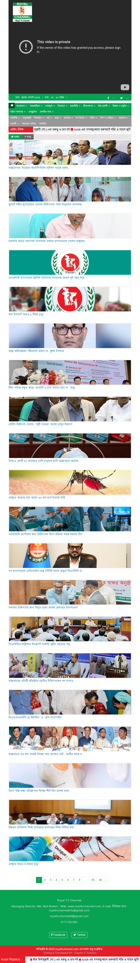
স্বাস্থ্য (57, 117)
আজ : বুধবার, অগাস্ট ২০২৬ (27, 97)
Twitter (81, 935)
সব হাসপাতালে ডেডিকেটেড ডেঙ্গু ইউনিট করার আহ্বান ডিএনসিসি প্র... (46, 571)
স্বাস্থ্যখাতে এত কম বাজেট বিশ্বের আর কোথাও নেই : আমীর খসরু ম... (47, 754)
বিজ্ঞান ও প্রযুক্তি (120, 105)
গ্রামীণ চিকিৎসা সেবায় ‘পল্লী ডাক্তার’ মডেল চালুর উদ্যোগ (40, 424)
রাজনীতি (74, 105)
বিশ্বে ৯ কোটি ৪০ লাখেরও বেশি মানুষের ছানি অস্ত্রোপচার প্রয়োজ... (45, 461)
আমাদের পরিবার (29, 123)
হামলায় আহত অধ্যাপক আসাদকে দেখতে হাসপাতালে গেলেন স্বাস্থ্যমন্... (48, 241)
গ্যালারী (13, 123)
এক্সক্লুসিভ (32, 111)
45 (93, 880)
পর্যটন (93, 117)
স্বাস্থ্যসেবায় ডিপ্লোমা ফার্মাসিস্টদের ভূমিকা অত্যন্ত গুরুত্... (40, 168)
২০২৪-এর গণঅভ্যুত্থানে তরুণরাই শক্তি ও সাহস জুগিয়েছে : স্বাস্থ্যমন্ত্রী (85, 129)
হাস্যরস (67, 117)
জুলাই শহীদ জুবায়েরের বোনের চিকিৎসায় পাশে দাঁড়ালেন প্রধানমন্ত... (46, 204)
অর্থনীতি (14, 117)
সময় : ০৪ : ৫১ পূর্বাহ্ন (54, 97)
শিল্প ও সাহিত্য (107, 117)
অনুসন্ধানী (27, 117)
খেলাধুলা (49, 105)
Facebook (59, 935)
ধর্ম (48, 117)
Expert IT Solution (85, 953)
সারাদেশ (123, 117)
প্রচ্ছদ (16, 136)
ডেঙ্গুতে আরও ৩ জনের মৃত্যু (24, 864)
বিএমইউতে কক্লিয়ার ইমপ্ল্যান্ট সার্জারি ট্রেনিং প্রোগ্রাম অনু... (40, 644)
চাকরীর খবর (46, 111)
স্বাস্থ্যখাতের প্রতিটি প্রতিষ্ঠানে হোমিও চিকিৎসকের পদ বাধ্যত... (42, 681)
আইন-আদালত (17, 111)
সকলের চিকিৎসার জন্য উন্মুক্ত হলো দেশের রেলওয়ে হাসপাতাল (43, 607)
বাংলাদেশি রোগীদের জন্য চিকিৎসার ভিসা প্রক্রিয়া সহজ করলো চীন (45, 534)
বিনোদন (62, 105)
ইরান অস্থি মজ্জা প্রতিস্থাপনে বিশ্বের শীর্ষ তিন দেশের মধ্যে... (40, 791)
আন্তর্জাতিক (35, 105)
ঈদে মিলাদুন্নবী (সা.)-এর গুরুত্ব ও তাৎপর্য (29, 959)
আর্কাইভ (43, 123)
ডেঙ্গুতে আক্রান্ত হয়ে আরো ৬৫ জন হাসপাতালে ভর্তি (37, 497)
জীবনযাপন (88, 105)
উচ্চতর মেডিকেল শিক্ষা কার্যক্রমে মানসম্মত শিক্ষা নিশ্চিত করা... (43, 827)
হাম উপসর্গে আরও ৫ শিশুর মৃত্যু (26, 314)
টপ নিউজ (80, 117)
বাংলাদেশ (20, 105)
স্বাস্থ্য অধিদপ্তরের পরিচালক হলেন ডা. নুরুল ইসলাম (36, 351)
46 (100, 880)
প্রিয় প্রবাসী (103, 105)
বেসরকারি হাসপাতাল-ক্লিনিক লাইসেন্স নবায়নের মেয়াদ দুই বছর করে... (48, 278)
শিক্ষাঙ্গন (38, 117)
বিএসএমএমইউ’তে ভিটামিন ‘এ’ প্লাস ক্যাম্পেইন (35, 717)
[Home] (12, 105)
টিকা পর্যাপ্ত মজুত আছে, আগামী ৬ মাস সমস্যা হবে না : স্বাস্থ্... (43, 387)
